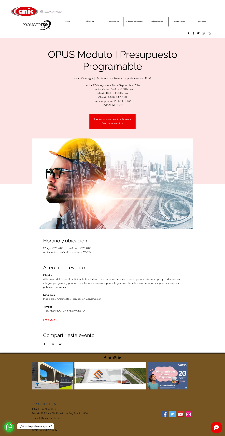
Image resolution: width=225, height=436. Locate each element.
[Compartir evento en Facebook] (44, 344)
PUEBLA (49, 404)
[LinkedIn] (120, 358)
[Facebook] (105, 358)
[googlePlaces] (188, 33)
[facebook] (193, 33)
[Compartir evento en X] (52, 344)
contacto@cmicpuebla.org (46, 418)
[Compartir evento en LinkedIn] (60, 344)
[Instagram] (115, 358)
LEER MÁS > (50, 320)
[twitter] (198, 33)
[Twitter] (110, 358)
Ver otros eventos (112, 123)
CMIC (37, 404)
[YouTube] (180, 414)
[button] (210, 33)
